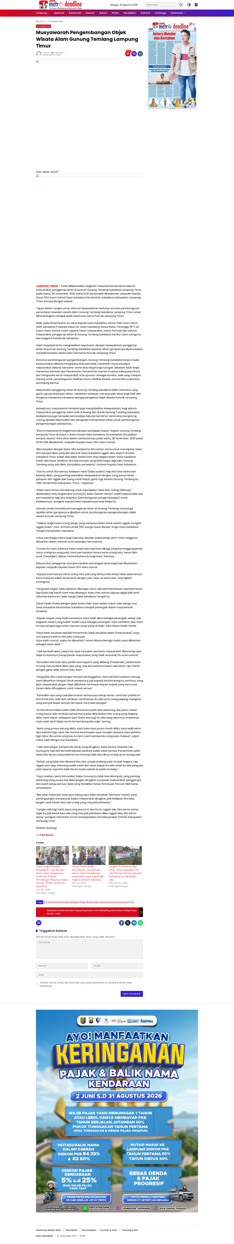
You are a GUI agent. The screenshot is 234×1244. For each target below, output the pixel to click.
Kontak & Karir (108, 1230)
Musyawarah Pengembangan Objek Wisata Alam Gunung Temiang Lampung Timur (91, 902)
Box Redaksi (89, 1230)
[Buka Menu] (196, 5)
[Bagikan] (140, 53)
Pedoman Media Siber (48, 1230)
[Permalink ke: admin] (39, 54)
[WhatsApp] (140, 923)
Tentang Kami (130, 1230)
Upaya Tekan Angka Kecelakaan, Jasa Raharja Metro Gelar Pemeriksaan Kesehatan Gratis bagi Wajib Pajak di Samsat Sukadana (87, 873)
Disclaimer (72, 1230)
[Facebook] (121, 923)
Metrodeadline (44, 1235)
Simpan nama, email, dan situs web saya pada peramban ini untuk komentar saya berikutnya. (86, 984)
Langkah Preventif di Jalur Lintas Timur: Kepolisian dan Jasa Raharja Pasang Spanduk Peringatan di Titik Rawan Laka (125, 873)
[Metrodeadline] (60, 4)
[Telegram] (134, 923)
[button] (181, 4)
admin (46, 53)
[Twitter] (128, 923)
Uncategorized (43, 26)
